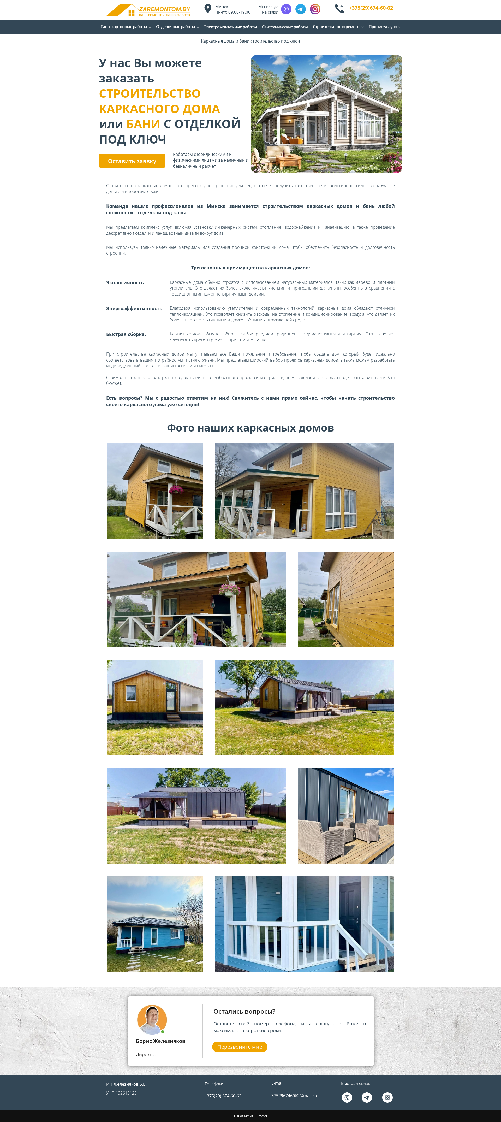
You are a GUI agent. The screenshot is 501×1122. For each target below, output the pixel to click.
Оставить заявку (132, 161)
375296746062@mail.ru (294, 1096)
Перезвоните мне (239, 1046)
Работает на (250, 1116)
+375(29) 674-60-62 (223, 1096)
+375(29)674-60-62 (371, 7)
